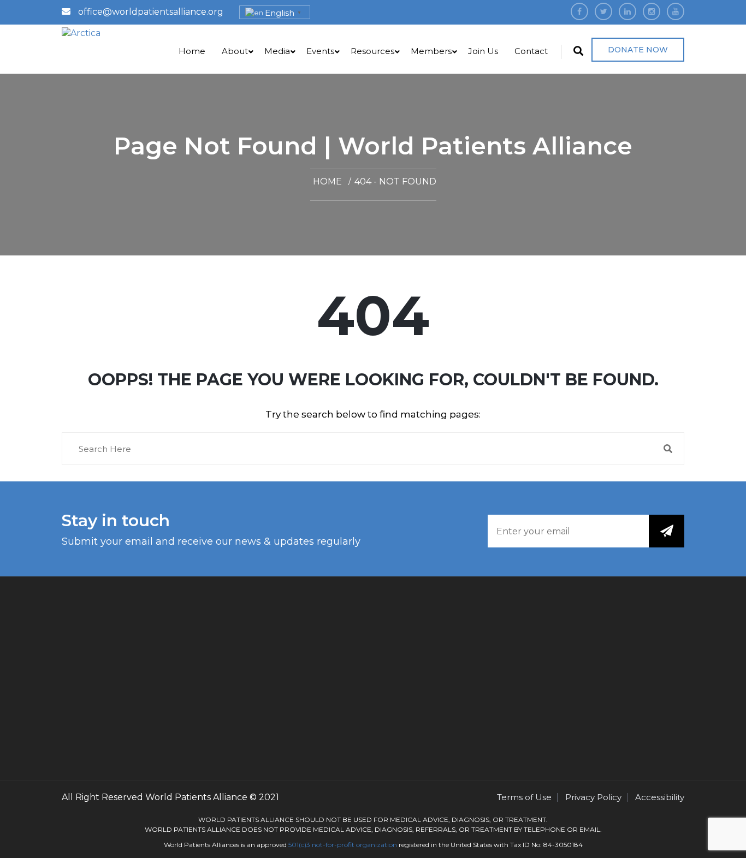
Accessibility (659, 797)
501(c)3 (299, 845)
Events (320, 51)
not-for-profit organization (354, 845)
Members (431, 51)
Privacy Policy (593, 797)
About (235, 51)
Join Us (483, 51)
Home (192, 51)
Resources (372, 51)
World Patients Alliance (196, 797)
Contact (531, 51)
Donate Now (638, 50)
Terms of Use (524, 797)
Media (277, 51)
